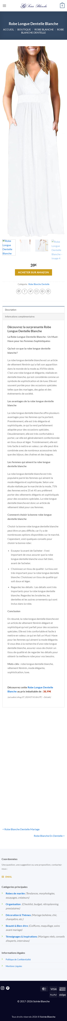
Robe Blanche (44, 29)
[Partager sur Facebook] (24, 291)
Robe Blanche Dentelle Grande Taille (17, 754)
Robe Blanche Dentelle (42, 31)
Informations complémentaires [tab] (20, 316)
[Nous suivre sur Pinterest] (7, 988)
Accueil (8, 29)
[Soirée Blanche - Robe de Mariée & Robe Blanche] (33, 5)
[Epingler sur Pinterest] (42, 291)
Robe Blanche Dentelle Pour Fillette (17, 803)
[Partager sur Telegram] (48, 291)
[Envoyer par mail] (36, 291)
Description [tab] (10, 309)
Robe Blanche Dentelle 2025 (50, 754)
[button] (4, 6)
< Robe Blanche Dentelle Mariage (21, 829)
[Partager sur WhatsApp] (18, 291)
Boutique (24, 29)
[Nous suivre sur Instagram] (2, 988)
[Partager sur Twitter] (30, 291)
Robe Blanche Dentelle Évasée (50, 803)
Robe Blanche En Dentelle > (49, 835)
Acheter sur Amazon (33, 272)
